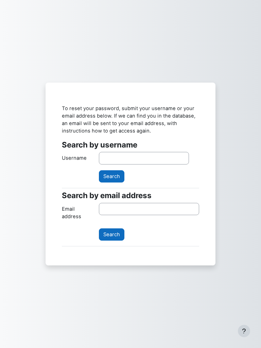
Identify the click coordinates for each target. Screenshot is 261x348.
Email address (71, 213)
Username (74, 158)
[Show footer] (244, 331)
